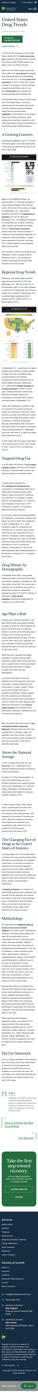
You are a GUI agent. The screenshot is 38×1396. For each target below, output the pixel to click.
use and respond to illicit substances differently (18, 726)
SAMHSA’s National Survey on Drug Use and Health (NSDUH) (17, 928)
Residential (6, 1251)
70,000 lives (11, 91)
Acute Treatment (8, 1247)
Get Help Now (12, 39)
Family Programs (8, 1255)
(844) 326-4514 (22, 1176)
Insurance (5, 1271)
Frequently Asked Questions (13, 1279)
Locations (5, 1275)
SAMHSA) (6, 114)
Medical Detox (7, 1236)
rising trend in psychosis (20, 229)
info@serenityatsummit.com (18, 1294)
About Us (5, 1267)
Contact (5, 1283)
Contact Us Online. (20, 1181)
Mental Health (7, 1224)
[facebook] (35, 2)
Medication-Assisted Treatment (14, 1240)
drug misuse (21, 73)
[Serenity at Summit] (19, 1337)
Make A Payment (8, 1286)
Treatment (6, 1232)
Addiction (5, 1228)
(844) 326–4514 (12, 1300)
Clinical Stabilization (10, 1243)
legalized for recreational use (17, 486)
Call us (13, 2)
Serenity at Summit (11, 889)
